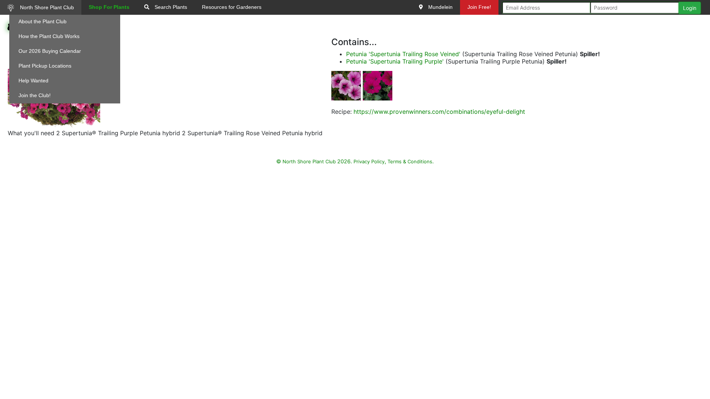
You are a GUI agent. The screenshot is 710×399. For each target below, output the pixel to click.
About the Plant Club (42, 21)
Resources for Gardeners (231, 7)
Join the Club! (34, 95)
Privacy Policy (369, 161)
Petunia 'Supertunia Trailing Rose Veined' (403, 54)
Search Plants (170, 7)
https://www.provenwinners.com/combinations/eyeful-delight (439, 111)
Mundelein (440, 7)
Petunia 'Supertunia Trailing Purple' (395, 61)
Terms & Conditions (410, 161)
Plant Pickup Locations (44, 66)
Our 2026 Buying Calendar (49, 51)
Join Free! (479, 7)
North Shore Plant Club (46, 7)
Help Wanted (33, 80)
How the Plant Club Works (49, 36)
